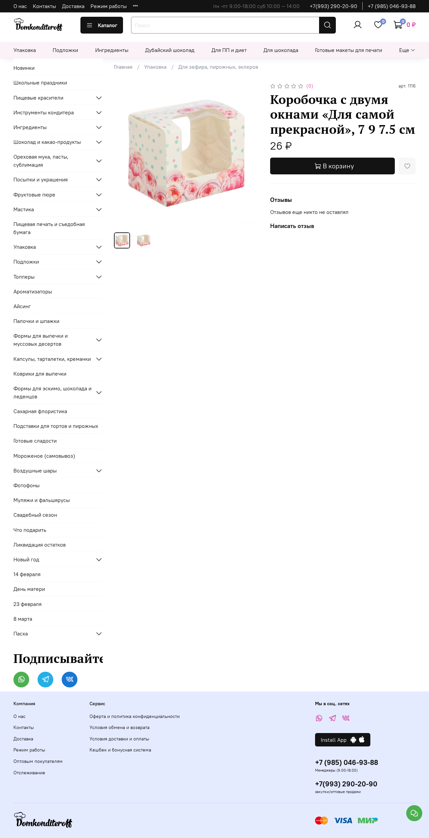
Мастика (23, 209)
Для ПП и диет (229, 50)
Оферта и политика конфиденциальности (134, 716)
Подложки (65, 50)
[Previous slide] (125, 154)
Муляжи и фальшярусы (41, 500)
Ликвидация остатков (39, 544)
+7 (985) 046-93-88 (392, 6)
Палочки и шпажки (36, 321)
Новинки (24, 67)
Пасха (20, 633)
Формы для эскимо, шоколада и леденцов (52, 392)
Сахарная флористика (40, 411)
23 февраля (27, 604)
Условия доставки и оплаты (119, 739)
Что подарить (29, 529)
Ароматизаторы (32, 291)
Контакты (44, 6)
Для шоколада (280, 50)
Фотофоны (26, 485)
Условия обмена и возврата (119, 727)
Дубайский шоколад (169, 50)
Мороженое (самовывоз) (44, 455)
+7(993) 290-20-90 (333, 6)
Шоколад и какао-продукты (47, 141)
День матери (29, 588)
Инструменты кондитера (43, 112)
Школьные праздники (40, 82)
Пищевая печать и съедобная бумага (49, 228)
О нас (20, 6)
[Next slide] (249, 154)
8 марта (22, 618)
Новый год (26, 559)
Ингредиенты (111, 50)
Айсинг (22, 306)
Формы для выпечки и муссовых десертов (40, 339)
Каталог (107, 25)
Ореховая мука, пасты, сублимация (40, 160)
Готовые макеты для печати (348, 50)
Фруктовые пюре (34, 194)
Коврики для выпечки (39, 373)
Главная (123, 66)
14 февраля (27, 574)
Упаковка (24, 50)
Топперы (24, 276)
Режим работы (108, 6)
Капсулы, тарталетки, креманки (52, 358)
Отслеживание (29, 773)
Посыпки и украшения (40, 179)
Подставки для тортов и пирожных (55, 426)
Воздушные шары (35, 470)
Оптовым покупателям (38, 761)
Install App (336, 739)
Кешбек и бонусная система (120, 750)
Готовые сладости (35, 440)
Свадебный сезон (35, 514)
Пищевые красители (38, 97)
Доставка (73, 6)
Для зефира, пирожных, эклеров (218, 66)
